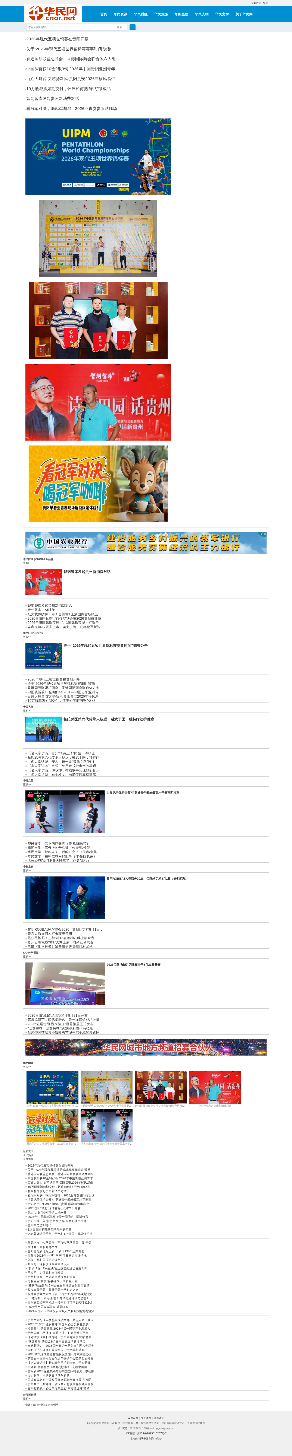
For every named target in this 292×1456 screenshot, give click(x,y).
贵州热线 (42, 1404)
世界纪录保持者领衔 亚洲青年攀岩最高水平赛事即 (109, 1143)
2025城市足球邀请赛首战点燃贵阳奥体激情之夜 (59, 1354)
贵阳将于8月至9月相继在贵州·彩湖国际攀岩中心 (60, 1204)
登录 (265, 2)
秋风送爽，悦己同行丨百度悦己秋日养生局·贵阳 (59, 1242)
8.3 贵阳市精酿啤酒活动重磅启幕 (50, 1229)
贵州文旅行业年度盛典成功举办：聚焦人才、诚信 (60, 1320)
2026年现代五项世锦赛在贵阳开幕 (57, 39)
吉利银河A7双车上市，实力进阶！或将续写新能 (64, 627)
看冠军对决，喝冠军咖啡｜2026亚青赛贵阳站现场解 (56, 1143)
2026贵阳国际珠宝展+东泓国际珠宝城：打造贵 (63, 623)
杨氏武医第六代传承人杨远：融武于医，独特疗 (63, 757)
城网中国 (143, 1438)
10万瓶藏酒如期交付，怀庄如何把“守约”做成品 (68, 88)
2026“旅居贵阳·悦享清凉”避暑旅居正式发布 (60, 1024)
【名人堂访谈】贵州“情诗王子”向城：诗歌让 (61, 753)
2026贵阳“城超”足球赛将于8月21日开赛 (134, 964)
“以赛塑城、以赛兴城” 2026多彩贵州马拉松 (60, 1028)
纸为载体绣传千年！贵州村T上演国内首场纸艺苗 (60, 1233)
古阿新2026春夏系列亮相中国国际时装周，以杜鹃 (61, 1371)
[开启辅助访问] (249, 3)
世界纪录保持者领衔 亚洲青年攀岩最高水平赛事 (59, 1199)
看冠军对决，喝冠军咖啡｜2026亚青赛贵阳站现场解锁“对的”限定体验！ (66, 525)
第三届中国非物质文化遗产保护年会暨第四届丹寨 (60, 1358)
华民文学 (222, 14)
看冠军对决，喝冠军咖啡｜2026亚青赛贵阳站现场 (71, 108)
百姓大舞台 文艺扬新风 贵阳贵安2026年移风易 (63, 696)
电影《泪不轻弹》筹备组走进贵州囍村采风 (60, 946)
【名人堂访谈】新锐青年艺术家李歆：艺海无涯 (59, 1362)
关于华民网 (244, 14)
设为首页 (133, 1418)
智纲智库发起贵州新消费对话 (52, 98)
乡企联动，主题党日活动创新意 (48, 1375)
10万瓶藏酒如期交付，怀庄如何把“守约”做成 (61, 700)
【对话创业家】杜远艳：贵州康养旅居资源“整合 (59, 1337)
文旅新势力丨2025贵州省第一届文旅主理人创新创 (61, 1345)
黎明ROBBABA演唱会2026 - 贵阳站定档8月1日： (65, 929)
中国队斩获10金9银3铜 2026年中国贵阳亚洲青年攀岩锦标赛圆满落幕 (65, 280)
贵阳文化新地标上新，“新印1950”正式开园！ (57, 1251)
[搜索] (133, 27)
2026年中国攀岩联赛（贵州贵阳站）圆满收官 (58, 1216)
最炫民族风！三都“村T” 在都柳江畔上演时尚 (61, 938)
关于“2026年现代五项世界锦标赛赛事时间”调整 (68, 49)
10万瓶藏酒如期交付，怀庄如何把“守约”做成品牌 (163, 1105)
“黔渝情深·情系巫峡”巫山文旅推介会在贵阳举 (58, 1268)
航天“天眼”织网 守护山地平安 (47, 1212)
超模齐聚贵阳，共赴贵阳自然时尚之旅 (53, 1289)
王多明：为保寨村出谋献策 (45, 1272)
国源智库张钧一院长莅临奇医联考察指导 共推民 (59, 1380)
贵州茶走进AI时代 (41, 610)
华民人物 (202, 14)
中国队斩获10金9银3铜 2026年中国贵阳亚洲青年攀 (110, 1105)
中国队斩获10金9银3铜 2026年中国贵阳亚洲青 (63, 692)
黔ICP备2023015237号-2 (152, 1433)
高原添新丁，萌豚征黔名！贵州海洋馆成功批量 (63, 1020)
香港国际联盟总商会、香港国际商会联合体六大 (63, 688)
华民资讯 (120, 14)
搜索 (119, 27)
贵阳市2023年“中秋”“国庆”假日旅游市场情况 (57, 1255)
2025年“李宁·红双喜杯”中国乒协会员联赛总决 (58, 1324)
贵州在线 (30, 1404)
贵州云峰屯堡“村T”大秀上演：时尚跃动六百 (60, 942)
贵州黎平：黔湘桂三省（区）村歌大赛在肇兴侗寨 (60, 1384)
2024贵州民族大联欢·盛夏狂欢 (48, 1307)
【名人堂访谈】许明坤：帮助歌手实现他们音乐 (63, 770)
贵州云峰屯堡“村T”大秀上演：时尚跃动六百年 (58, 1333)
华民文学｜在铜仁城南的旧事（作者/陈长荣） (62, 856)
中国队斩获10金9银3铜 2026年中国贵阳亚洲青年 (70, 69)
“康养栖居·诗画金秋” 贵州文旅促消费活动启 (57, 1341)
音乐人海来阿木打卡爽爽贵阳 (50, 934)
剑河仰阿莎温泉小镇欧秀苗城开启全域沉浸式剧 (63, 1032)
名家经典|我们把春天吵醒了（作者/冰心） (59, 860)
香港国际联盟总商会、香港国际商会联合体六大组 (71, 59)
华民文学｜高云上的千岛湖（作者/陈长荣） (60, 848)
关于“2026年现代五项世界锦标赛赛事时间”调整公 (55, 1105)
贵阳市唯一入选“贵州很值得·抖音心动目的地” (58, 1221)
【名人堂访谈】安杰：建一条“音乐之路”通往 (61, 762)
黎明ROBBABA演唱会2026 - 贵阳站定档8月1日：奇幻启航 (146, 878)
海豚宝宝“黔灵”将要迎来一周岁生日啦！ (54, 1281)
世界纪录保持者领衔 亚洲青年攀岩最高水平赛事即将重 (143, 792)
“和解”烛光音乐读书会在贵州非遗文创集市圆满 (59, 1285)
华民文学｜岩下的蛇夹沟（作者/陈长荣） (59, 843)
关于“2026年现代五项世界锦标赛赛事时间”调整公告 (55, 198)
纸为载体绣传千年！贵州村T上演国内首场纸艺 (63, 614)
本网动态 (159, 1418)
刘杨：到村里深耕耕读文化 (45, 1260)
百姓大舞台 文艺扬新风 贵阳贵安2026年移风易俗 (70, 78)
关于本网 (146, 1418)
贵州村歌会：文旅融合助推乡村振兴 (51, 1277)
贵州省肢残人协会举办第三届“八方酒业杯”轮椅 (59, 1388)
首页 (103, 14)
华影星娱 (181, 14)
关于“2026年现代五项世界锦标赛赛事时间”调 (62, 683)
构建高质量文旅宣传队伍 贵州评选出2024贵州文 (60, 1294)
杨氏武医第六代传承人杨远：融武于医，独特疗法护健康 (108, 719)
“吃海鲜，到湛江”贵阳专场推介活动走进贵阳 (59, 1298)
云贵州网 (53, 1404)
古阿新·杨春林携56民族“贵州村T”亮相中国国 (57, 1367)
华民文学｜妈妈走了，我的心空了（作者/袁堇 (62, 852)
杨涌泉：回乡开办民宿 (43, 1247)
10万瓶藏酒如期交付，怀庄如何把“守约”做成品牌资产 (56, 361)
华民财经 (141, 14)
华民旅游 (161, 14)
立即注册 (256, 2)
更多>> (27, 563)
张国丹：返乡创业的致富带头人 (48, 1264)
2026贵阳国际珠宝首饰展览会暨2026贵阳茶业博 (64, 618)
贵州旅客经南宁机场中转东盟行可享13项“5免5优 (60, 1302)
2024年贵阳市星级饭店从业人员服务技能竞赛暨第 (61, 1311)
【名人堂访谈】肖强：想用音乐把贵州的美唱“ (62, 766)
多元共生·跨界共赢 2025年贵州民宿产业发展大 (59, 1328)
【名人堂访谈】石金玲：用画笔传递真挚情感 (62, 774)
